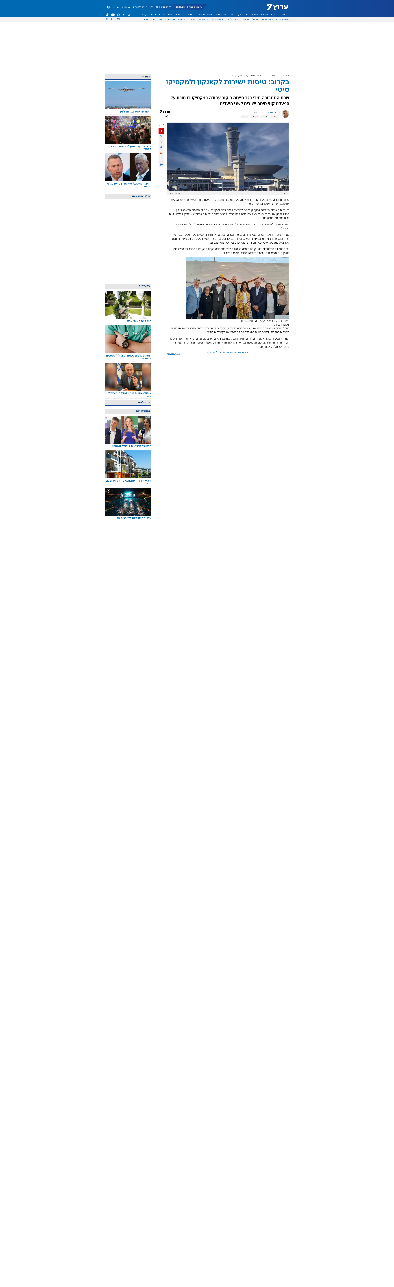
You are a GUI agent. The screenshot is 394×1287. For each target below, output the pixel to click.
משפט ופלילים (205, 15)
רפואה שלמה (233, 19)
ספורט (192, 19)
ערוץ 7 (287, 76)
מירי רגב (274, 117)
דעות (177, 15)
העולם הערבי (218, 19)
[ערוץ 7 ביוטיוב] (113, 14)
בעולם (232, 15)
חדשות (284, 15)
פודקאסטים (220, 15)
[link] (128, 111)
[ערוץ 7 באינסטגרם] (118, 14)
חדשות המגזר (282, 19)
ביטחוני (264, 15)
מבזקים (274, 15)
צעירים (246, 19)
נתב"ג (264, 117)
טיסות (244, 117)
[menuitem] (284, 14)
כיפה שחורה (267, 19)
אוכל (170, 15)
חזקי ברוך (275, 112)
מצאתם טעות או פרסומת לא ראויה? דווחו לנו (228, 352)
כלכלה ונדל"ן (189, 15)
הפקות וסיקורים (149, 15)
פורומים (181, 19)
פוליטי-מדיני (252, 15)
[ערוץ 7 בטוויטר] (129, 14)
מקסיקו (254, 117)
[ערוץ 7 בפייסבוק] (123, 14)
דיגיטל (255, 19)
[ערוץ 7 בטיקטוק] (107, 14)
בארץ (240, 15)
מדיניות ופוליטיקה (275, 76)
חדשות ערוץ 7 (275, 9)
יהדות (162, 15)
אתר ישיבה (170, 19)
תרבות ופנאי (203, 19)
